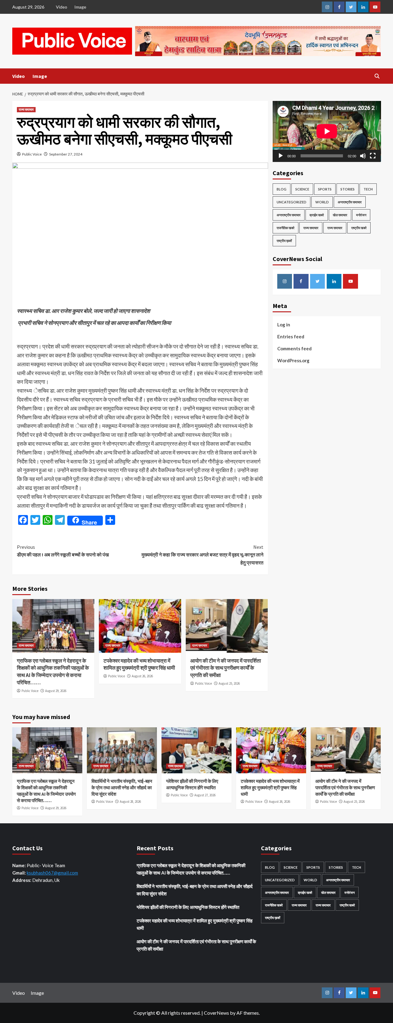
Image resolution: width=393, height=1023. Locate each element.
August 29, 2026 (55, 691)
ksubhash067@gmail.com (52, 872)
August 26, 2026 (142, 676)
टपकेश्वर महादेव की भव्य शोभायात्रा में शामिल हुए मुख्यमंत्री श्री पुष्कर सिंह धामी (139, 664)
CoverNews (216, 1013)
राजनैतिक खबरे (285, 227)
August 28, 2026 (130, 801)
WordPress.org (293, 360)
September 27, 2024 (65, 154)
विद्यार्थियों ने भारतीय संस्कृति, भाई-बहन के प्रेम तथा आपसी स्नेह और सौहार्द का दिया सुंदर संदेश (121, 787)
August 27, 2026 (205, 795)
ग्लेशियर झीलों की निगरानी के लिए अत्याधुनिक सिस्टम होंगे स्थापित (188, 907)
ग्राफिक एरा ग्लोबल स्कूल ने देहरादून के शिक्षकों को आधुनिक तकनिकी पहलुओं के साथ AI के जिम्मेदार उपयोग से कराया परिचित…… (53, 671)
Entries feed (290, 336)
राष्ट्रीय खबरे (359, 227)
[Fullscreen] (373, 155)
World (322, 202)
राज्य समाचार (26, 109)
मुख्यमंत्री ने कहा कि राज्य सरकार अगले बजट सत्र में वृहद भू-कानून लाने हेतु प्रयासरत (202, 555)
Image (80, 7)
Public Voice (32, 154)
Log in (283, 324)
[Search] (377, 76)
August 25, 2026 (229, 683)
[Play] (281, 155)
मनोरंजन (361, 215)
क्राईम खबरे (316, 215)
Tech (368, 189)
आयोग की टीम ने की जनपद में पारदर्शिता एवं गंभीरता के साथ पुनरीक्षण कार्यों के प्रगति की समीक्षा (225, 668)
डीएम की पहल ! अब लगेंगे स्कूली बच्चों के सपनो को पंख (63, 551)
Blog (281, 189)
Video (61, 7)
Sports (325, 189)
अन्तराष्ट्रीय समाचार (350, 202)
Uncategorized (291, 202)
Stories (347, 189)
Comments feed (294, 348)
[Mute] (363, 155)
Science (302, 189)
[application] (327, 131)
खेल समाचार (340, 215)
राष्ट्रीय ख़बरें (284, 240)
